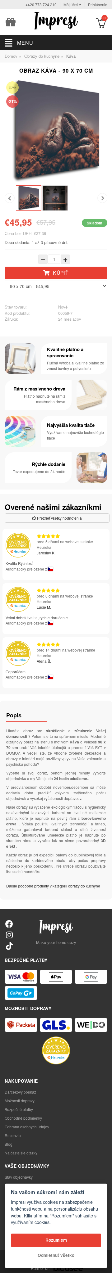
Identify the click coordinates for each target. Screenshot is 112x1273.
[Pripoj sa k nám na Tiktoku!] (9, 946)
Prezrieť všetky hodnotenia (59, 518)
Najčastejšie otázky (21, 1152)
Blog (8, 1144)
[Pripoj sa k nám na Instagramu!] (9, 934)
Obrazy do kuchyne (41, 56)
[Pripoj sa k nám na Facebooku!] (9, 924)
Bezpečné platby (19, 1109)
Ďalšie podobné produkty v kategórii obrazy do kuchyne (53, 885)
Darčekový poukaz (20, 1092)
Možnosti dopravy (20, 1100)
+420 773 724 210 (41, 4)
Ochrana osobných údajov (27, 1126)
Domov (11, 56)
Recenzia (13, 1135)
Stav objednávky (19, 1177)
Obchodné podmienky (23, 1118)
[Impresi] (56, 20)
